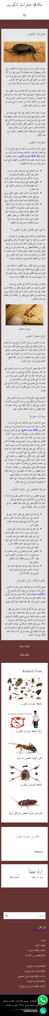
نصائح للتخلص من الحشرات (35, 955)
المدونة (43, 940)
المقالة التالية (24, 655)
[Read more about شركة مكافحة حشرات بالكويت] (24, 719)
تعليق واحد (41, 39)
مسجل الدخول (25, 877)
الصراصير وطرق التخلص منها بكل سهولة (25, 813)
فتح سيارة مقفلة (38, 930)
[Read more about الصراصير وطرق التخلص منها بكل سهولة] (24, 801)
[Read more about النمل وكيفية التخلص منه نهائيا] (24, 746)
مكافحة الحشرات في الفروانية (35, 971)
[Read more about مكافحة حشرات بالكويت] (24, 689)
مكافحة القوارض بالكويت (31, 785)
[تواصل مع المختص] (43, 1010)
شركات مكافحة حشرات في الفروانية (32, 986)
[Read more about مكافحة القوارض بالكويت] (24, 773)
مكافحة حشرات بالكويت (31, 704)
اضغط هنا (16, 1009)
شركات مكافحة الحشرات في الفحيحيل (31, 976)
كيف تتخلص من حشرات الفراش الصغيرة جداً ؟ (25, 853)
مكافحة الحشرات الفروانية (36, 981)
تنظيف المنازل (40, 945)
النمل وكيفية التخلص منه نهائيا (29, 758)
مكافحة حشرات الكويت (24, 5)
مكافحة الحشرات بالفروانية (36, 966)
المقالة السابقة (24, 646)
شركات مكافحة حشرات (36, 950)
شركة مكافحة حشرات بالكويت (29, 731)
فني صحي (42, 927)
